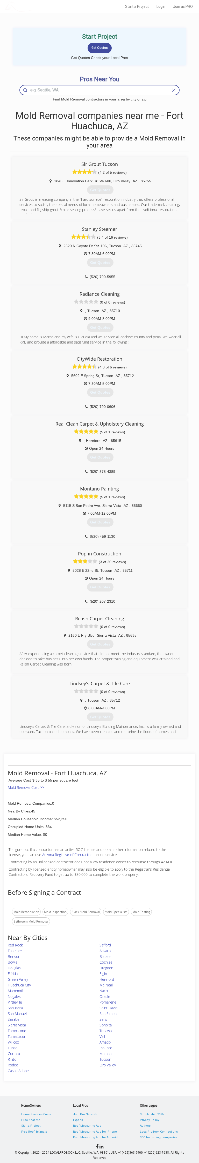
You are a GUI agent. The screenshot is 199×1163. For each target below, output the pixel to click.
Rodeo (13, 1065)
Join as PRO (183, 6)
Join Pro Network (85, 1114)
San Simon (108, 1013)
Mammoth (16, 990)
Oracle (105, 996)
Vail (102, 1036)
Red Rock (15, 945)
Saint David (108, 1007)
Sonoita (106, 1025)
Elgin (103, 973)
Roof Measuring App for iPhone (95, 1131)
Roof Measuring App (87, 1125)
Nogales (14, 996)
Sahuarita (15, 1007)
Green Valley (18, 979)
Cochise (106, 962)
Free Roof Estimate (34, 1131)
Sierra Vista (17, 1025)
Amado (105, 1042)
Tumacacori (17, 1036)
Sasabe (13, 1019)
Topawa (106, 1030)
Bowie (13, 962)
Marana (105, 1053)
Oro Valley (108, 1065)
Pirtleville (15, 1002)
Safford (105, 945)
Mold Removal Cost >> (26, 787)
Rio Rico (106, 1047)
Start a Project (137, 6)
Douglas (14, 967)
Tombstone (17, 1030)
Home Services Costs (36, 1114)
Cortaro (14, 1053)
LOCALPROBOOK (35, 6)
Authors (145, 1125)
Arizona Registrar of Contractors (68, 854)
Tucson (105, 1059)
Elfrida (13, 973)
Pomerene (108, 1002)
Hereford (107, 979)
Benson (14, 956)
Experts (78, 1120)
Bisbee (105, 956)
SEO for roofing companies (158, 1137)
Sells (103, 1019)
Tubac (12, 1047)
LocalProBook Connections (159, 1131)
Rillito (12, 1059)
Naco (104, 990)
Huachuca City (19, 985)
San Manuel (17, 1013)
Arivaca (105, 950)
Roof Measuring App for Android (95, 1137)
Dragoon (106, 967)
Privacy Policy (149, 1120)
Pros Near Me (30, 1120)
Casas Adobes (19, 1070)
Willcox (13, 1042)
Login (161, 6)
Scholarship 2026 (152, 1114)
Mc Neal (106, 985)
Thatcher (15, 950)
